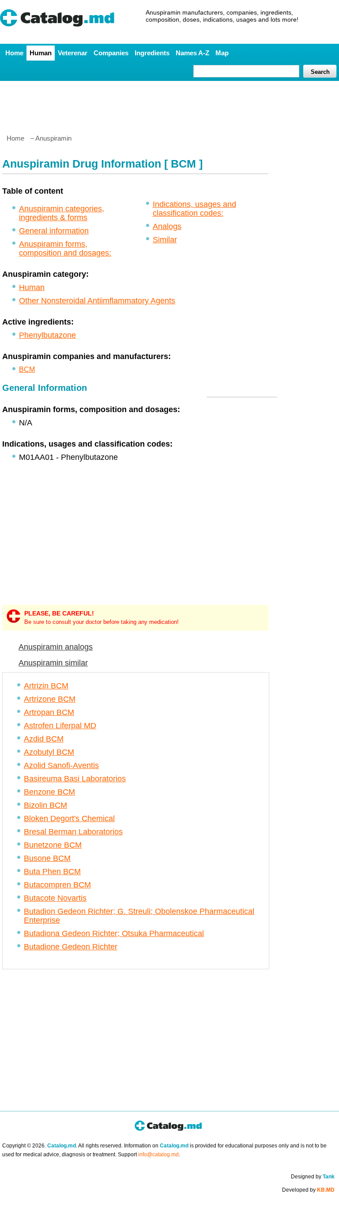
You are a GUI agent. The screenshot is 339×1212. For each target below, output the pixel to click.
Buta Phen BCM (52, 871)
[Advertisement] (169, 104)
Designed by (313, 1177)
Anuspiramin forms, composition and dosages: (65, 248)
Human (41, 53)
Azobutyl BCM (49, 752)
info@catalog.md (158, 1154)
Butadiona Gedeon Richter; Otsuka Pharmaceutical (114, 933)
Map (222, 53)
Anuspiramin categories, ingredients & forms (61, 213)
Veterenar (72, 53)
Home (14, 53)
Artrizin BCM (46, 685)
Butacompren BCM (57, 884)
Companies (111, 53)
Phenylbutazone (47, 335)
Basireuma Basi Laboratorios (75, 778)
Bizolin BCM (45, 805)
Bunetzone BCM (53, 845)
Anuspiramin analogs (56, 646)
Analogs (167, 226)
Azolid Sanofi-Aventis (61, 765)
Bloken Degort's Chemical (69, 818)
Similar (165, 239)
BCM (27, 369)
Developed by (308, 1190)
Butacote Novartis (55, 898)
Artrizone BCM (49, 699)
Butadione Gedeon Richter (70, 946)
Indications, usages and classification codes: (194, 209)
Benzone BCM (49, 792)
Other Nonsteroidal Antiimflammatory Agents (97, 300)
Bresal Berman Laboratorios (73, 831)
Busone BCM (47, 858)
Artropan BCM (49, 712)
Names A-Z (192, 53)
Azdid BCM (44, 738)
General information (54, 230)
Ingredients (152, 53)
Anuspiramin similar (53, 662)
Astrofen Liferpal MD (60, 725)
